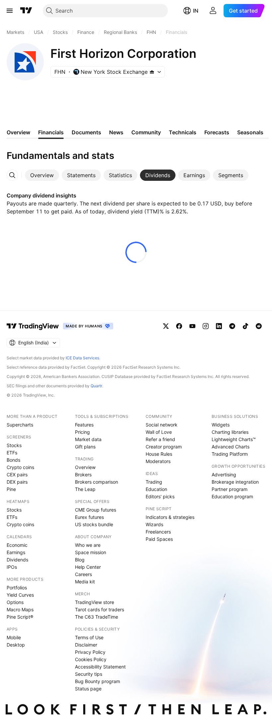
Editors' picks (160, 496)
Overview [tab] (18, 132)
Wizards (154, 524)
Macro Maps (20, 609)
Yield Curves (20, 595)
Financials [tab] (51, 132)
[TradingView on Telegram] (232, 326)
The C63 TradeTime (96, 617)
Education (156, 489)
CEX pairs (17, 474)
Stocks (14, 445)
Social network (161, 424)
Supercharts (20, 424)
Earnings (16, 552)
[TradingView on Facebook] (179, 326)
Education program (232, 496)
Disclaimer (86, 645)
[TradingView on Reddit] (258, 326)
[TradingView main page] (26, 10)
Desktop (16, 645)
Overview (85, 467)
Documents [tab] (86, 132)
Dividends (17, 559)
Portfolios (17, 587)
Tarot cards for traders (99, 609)
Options (15, 602)
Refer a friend (160, 439)
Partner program (229, 489)
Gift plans (85, 446)
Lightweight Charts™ (234, 439)
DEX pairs (17, 482)
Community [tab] (146, 132)
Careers (83, 574)
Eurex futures (89, 517)
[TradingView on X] (165, 326)
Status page (88, 688)
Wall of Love (159, 432)
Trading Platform (230, 454)
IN (195, 10)
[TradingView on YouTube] (192, 326)
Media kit (85, 581)
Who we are (88, 545)
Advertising (224, 474)
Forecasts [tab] (216, 132)
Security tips (88, 674)
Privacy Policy (90, 652)
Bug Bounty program (97, 681)
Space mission (90, 552)
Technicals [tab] (182, 132)
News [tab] (116, 132)
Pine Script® (20, 617)
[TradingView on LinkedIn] (219, 326)
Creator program (164, 446)
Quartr (96, 385)
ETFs (12, 452)
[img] (152, 72)
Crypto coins (20, 467)
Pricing (82, 432)
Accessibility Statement (100, 666)
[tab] (42, 175)
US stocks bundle (94, 524)
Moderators (158, 461)
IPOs (12, 567)
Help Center (88, 567)
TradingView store (94, 602)
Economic (17, 545)
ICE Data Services (82, 357)
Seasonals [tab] (250, 132)
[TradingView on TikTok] (245, 326)
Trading (154, 482)
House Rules (159, 454)
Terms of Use (89, 637)
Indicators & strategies (170, 517)
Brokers (83, 474)
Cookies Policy (90, 659)
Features (84, 424)
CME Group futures (95, 510)
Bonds (13, 460)
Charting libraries (230, 432)
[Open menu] (9, 10)
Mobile (14, 637)
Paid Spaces (159, 539)
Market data (88, 439)
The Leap (85, 489)
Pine (11, 489)
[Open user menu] (213, 10)
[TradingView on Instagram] (205, 326)
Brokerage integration (235, 482)
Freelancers (158, 532)
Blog (80, 559)
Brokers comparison (96, 482)
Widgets (221, 424)
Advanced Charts (230, 446)
